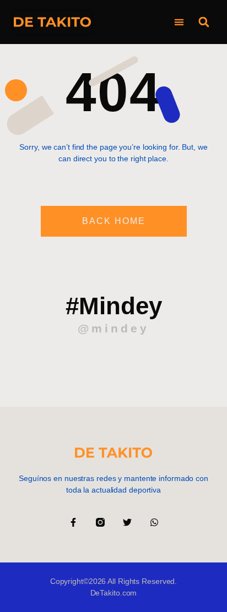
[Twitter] (127, 522)
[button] (178, 22)
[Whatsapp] (154, 522)
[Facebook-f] (73, 522)
